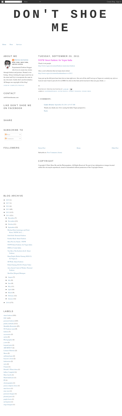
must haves (7, 388)
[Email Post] (71, 89)
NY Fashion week (9, 329)
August (10, 277)
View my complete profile (14, 85)
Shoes (5, 353)
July (9, 280)
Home (4, 44)
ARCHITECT (8, 348)
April (10, 289)
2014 (8, 206)
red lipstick (7, 402)
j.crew (5, 342)
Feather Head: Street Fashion (17, 238)
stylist (6, 337)
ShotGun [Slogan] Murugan (16, 273)
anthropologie (8, 356)
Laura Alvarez (49, 104)
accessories (7, 334)
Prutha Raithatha (21, 60)
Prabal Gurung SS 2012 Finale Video (19, 265)
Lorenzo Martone (9, 350)
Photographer (8, 340)
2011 (8, 215)
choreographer (8, 383)
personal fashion (9, 321)
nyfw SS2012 (63, 91)
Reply (46, 111)
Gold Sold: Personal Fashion (17, 235)
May (9, 286)
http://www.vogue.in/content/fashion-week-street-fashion (56, 66)
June (9, 283)
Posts (8, 134)
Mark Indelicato (9, 377)
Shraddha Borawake (10, 326)
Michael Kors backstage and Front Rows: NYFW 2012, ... (19, 231)
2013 (8, 209)
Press (11, 44)
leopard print (8, 345)
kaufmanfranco (51, 91)
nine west (7, 391)
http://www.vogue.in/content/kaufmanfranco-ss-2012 (55, 73)
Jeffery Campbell (9, 372)
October (10, 224)
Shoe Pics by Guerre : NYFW (17, 242)
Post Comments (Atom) (54, 152)
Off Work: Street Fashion (15, 262)
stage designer (8, 404)
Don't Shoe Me (61, 21)
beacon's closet (8, 358)
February (11, 296)
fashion (6, 332)
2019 (8, 200)
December (11, 218)
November (11, 221)
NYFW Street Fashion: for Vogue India (55, 60)
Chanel (6, 367)
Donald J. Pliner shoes (11, 369)
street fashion (75, 91)
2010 (8, 302)
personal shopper (9, 394)
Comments (10, 138)
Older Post (115, 148)
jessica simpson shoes (11, 386)
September (11, 227)
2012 (8, 212)
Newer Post (41, 148)
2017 (8, 203)
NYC (5, 318)
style (5, 364)
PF (4, 380)
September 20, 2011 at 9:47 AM (65, 105)
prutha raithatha (9, 323)
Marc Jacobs (8, 375)
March (10, 292)
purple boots (8, 399)
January (10, 299)
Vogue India (86, 91)
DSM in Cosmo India (14, 248)
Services (19, 44)
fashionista (7, 361)
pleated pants (8, 396)
